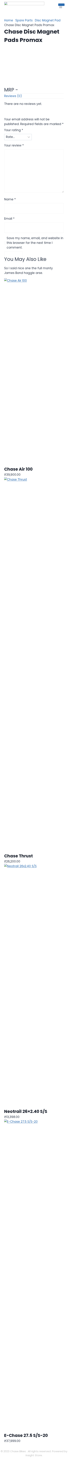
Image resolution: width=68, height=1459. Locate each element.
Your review (14, 145)
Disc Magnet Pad (48, 20)
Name (10, 199)
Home (8, 20)
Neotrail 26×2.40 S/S (25, 1111)
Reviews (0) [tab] (13, 96)
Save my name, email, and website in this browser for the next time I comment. (35, 243)
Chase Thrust (18, 856)
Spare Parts (24, 20)
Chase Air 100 (18, 469)
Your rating (13, 130)
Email (9, 219)
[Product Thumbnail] (61, 4)
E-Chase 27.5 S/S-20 (26, 1435)
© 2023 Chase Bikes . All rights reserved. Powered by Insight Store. (34, 1453)
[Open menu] (60, 7)
